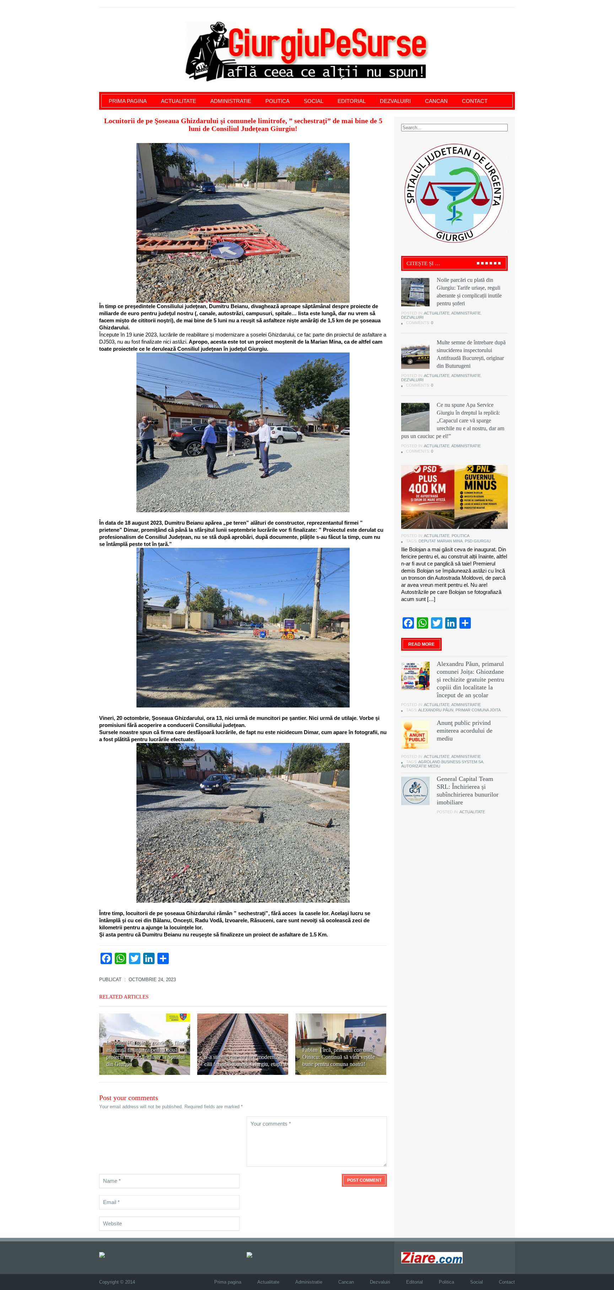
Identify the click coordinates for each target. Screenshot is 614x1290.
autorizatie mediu (420, 766)
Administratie (230, 101)
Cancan (436, 101)
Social (313, 101)
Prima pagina (128, 101)
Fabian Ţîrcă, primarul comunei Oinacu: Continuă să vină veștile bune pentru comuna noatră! (338, 1057)
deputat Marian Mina (441, 541)
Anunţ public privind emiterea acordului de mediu (464, 730)
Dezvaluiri (395, 101)
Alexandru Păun (435, 710)
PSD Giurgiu (478, 541)
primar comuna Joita (478, 710)
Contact (475, 101)
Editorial (352, 101)
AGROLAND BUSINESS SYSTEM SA (450, 762)
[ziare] (254, 1254)
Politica (277, 101)
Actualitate (178, 101)
